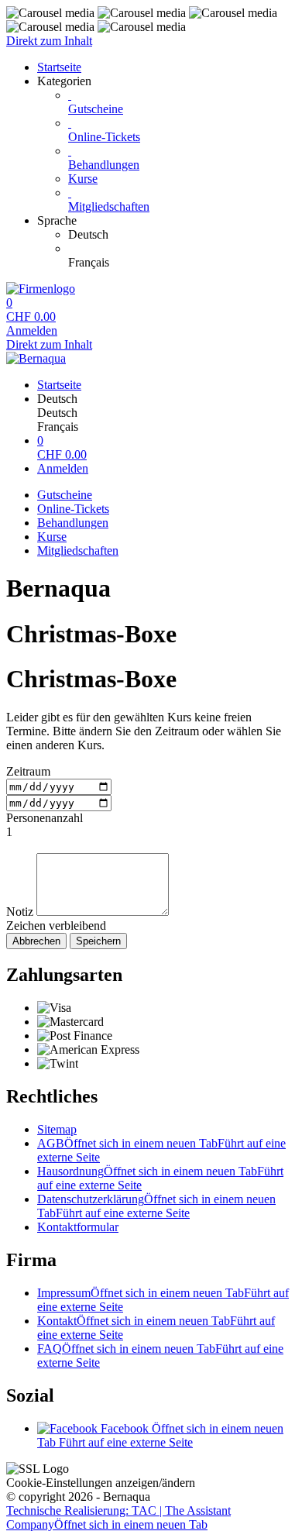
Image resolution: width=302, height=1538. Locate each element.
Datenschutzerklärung (156, 1206)
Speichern (98, 941)
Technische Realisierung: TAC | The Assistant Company (118, 1517)
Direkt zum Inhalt (49, 40)
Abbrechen (36, 941)
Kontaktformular (77, 1226)
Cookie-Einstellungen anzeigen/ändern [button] (100, 1482)
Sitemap (57, 1129)
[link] (182, 235)
